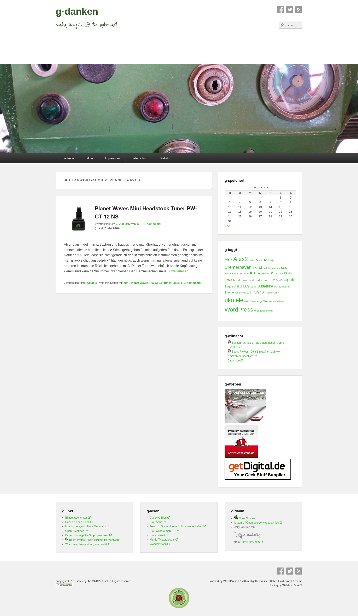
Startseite (68, 158)
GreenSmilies (246, 518)
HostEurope (264, 273)
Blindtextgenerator (76, 517)
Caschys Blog (158, 517)
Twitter (289, 9)
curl (265, 268)
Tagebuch (284, 286)
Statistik (165, 158)
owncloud (248, 280)
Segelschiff (232, 286)
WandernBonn (158, 544)
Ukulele (92, 282)
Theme (229, 292)
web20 (247, 301)
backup (269, 260)
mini (126, 282)
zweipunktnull (266, 310)
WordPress (239, 309)
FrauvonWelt (157, 535)
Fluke (253, 273)
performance (263, 280)
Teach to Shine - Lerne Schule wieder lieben (176, 526)
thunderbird (240, 292)
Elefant (228, 273)
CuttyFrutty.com (250, 541)
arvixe (252, 260)
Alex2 (240, 259)
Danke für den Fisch (77, 522)
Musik (237, 280)
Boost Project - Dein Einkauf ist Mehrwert (256, 351)
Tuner (167, 282)
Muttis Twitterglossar (162, 539)
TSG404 (259, 292)
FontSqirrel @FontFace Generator (85, 526)
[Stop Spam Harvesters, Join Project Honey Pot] (64, 585)
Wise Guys (278, 301)
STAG (245, 286)
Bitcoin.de (234, 360)
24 (229, 216)
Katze (280, 273)
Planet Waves (139, 282)
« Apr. (228, 226)
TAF (276, 286)
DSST (285, 267)
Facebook (280, 9)
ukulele (177, 282)
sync (253, 286)
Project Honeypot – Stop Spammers (87, 535)
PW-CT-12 (156, 282)
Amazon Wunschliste (240, 356)
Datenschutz (140, 158)
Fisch (235, 273)
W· (138, 224)
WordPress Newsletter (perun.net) (85, 544)
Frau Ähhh (156, 522)
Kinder (288, 273)
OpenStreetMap (74, 530)
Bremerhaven (238, 267)
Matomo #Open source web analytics (256, 522)
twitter (276, 292)
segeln (289, 279)
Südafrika (265, 286)
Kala (274, 273)
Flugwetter (244, 273)
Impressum (112, 158)
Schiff (279, 280)
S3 (273, 280)
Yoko (256, 310)
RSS (298, 9)
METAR (228, 280)
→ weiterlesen (177, 271)
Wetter (267, 301)
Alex (228, 259)
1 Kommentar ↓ (154, 224)
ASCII (259, 260)
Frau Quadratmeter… (162, 530)
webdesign (257, 301)
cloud (257, 267)
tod (249, 292)
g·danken (77, 11)
